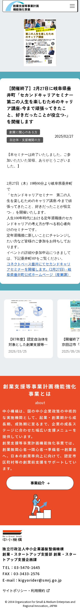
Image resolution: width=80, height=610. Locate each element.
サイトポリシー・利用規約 (24, 590)
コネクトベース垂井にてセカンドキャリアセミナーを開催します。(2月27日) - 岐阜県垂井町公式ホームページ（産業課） (39, 269)
